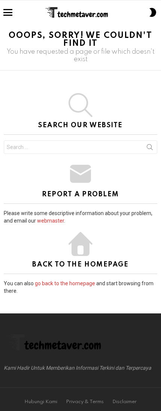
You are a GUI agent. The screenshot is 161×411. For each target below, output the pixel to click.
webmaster (50, 221)
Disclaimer (124, 401)
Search (149, 148)
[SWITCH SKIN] (152, 12)
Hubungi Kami (40, 401)
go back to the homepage (65, 283)
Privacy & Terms (85, 401)
